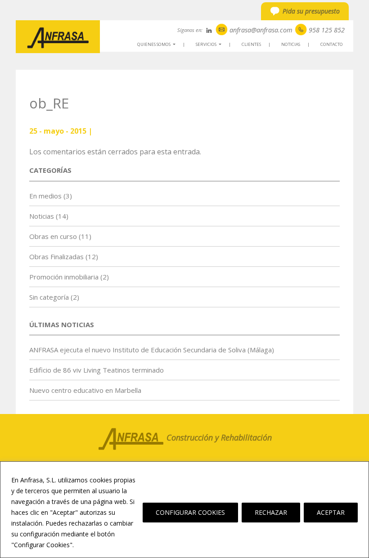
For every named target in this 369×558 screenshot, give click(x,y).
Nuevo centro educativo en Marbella (85, 390)
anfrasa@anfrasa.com (261, 30)
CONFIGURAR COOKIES (190, 512)
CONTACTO (331, 44)
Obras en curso (53, 236)
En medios (45, 195)
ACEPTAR (331, 512)
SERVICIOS (210, 45)
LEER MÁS (93, 544)
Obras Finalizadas (56, 256)
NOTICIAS (290, 44)
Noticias (41, 216)
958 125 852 (327, 30)
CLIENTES (251, 44)
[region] (184, 509)
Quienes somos (157, 45)
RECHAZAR (271, 512)
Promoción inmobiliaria (64, 276)
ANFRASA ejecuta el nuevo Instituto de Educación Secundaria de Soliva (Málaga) (151, 349)
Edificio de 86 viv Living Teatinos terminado (96, 369)
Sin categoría (49, 297)
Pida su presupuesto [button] (311, 11)
